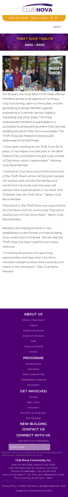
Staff (33, 341)
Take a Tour (39, 18)
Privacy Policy (9, 486)
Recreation (33, 384)
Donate (33, 396)
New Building (18, 18)
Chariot (48, 490)
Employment (33, 363)
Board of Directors (33, 335)
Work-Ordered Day (33, 374)
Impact (33, 325)
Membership (33, 418)
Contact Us (33, 429)
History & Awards (33, 346)
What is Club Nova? (33, 319)
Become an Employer (33, 412)
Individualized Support (33, 379)
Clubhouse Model (33, 330)
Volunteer (33, 407)
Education (33, 369)
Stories (33, 351)
